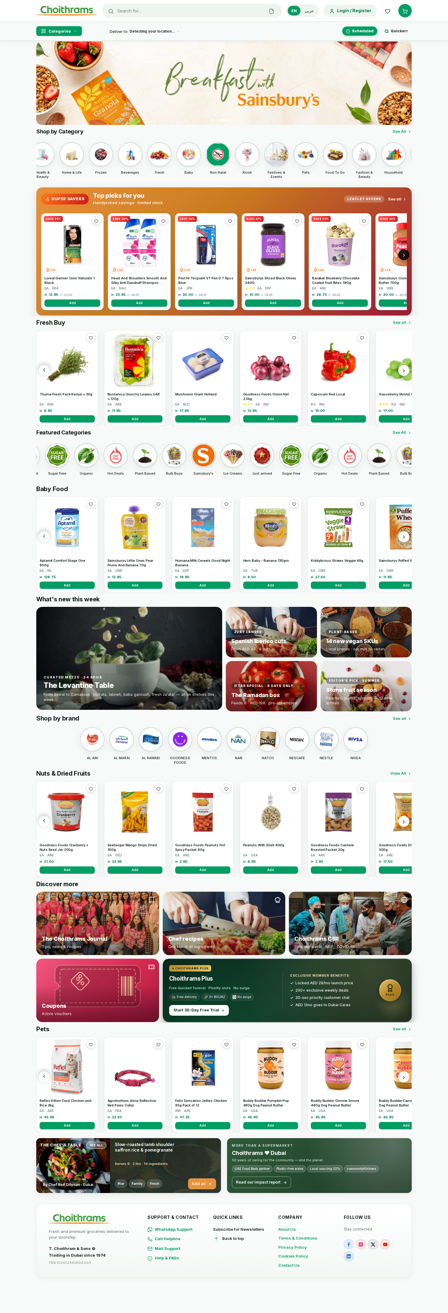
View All (398, 773)
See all (394, 198)
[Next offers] (403, 254)
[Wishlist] (388, 11)
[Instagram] (361, 1244)
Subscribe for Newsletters (238, 1229)
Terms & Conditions (297, 1238)
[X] (373, 1244)
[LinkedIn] (349, 1256)
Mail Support (167, 1248)
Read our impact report (258, 1182)
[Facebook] (349, 1244)
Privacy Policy (292, 1247)
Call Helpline (167, 1238)
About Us (287, 1229)
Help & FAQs (167, 1257)
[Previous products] (44, 370)
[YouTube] (385, 1244)
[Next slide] (403, 83)
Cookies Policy (293, 1256)
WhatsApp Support (174, 1229)
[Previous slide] (44, 83)
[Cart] (405, 10)
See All (399, 131)
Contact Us (289, 1265)
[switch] (302, 11)
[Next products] (403, 370)
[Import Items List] (272, 11)
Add (72, 303)
